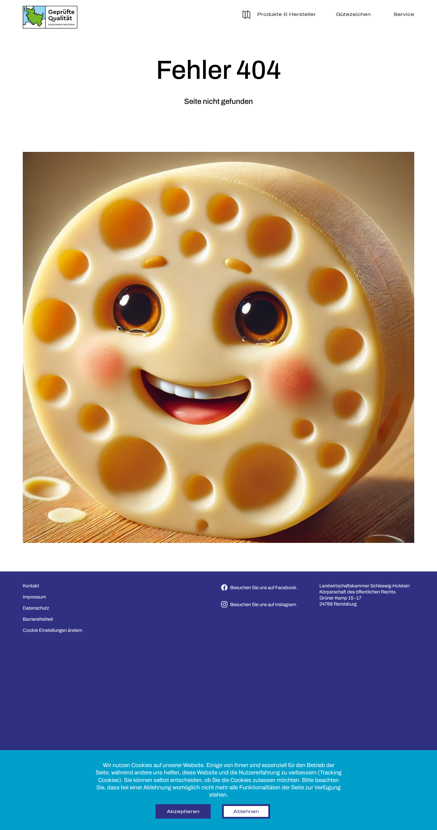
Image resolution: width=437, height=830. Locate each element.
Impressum (34, 597)
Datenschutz (36, 608)
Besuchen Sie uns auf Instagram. (263, 604)
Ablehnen (246, 811)
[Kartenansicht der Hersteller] (246, 15)
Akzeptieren (183, 811)
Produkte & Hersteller (286, 14)
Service (404, 14)
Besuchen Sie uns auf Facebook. (264, 587)
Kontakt (31, 585)
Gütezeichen (353, 14)
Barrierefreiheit (38, 619)
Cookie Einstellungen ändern (52, 630)
